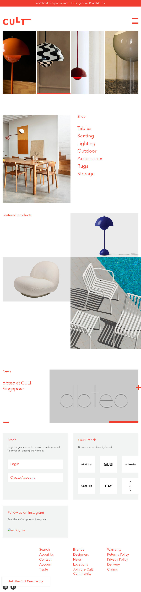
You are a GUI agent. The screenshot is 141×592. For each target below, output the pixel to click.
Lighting (86, 143)
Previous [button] (6, 420)
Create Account (22, 477)
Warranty (114, 549)
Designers (81, 554)
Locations (80, 564)
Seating (85, 136)
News (7, 371)
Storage (86, 174)
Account (45, 564)
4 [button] (122, 93)
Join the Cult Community (26, 581)
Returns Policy (118, 554)
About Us (46, 554)
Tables (84, 128)
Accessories (90, 159)
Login (14, 464)
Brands (78, 549)
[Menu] (135, 21)
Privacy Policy (117, 559)
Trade (43, 569)
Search (44, 549)
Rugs (82, 166)
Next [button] (138, 387)
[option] (70, 55)
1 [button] (20, 93)
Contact (45, 559)
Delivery (113, 564)
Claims (112, 569)
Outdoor (86, 151)
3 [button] (87, 93)
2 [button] (54, 93)
